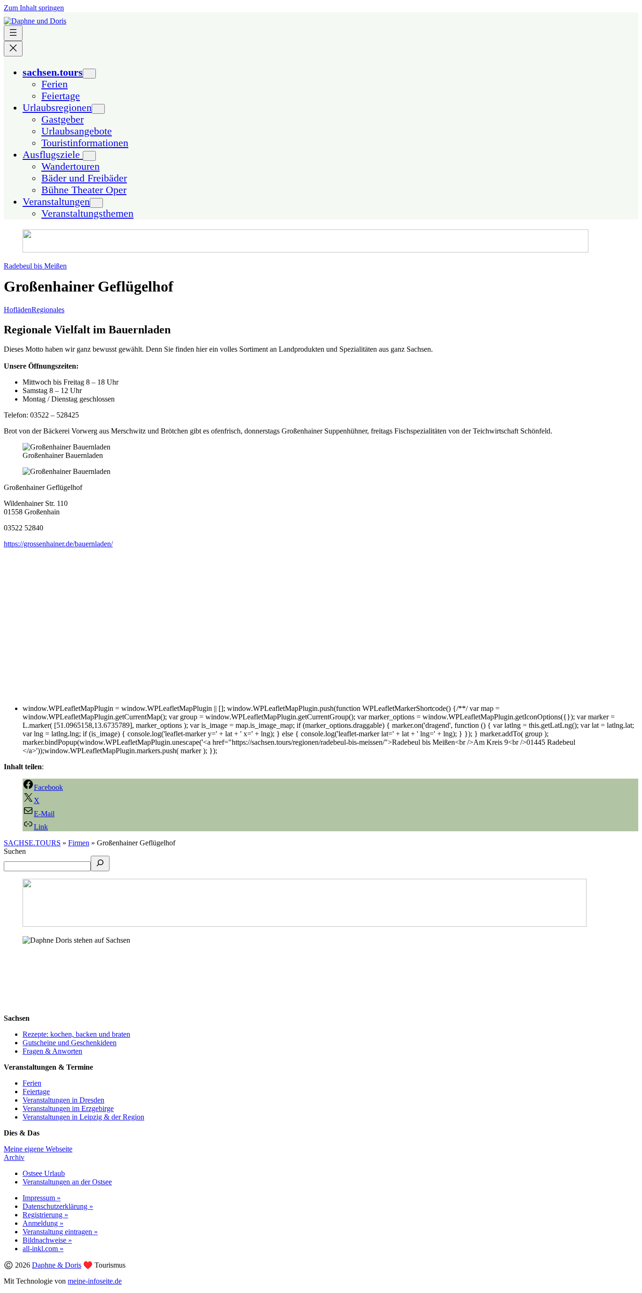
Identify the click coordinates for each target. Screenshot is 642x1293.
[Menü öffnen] (13, 33)
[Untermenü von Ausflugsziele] (89, 156)
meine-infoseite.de (95, 1281)
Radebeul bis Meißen (35, 266)
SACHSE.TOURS (32, 843)
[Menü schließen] (13, 48)
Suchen (15, 851)
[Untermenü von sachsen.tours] (89, 74)
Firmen (78, 843)
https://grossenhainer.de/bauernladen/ (58, 544)
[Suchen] (100, 863)
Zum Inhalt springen (34, 8)
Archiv (14, 1157)
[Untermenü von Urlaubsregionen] (98, 109)
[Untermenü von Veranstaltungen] (96, 203)
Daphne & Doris (56, 1265)
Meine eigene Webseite (38, 1149)
